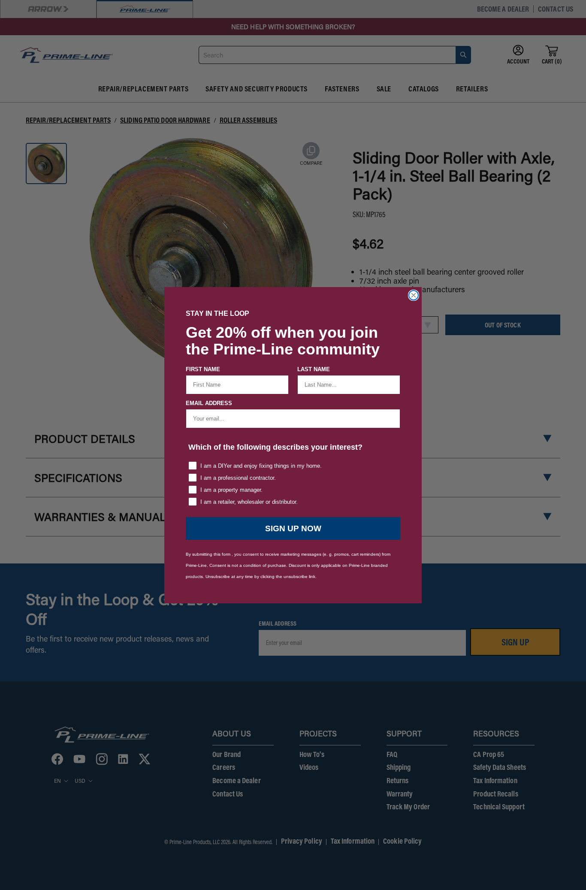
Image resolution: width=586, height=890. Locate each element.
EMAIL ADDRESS (209, 403)
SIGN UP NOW (293, 528)
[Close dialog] (413, 295)
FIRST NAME (203, 369)
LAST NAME (313, 369)
